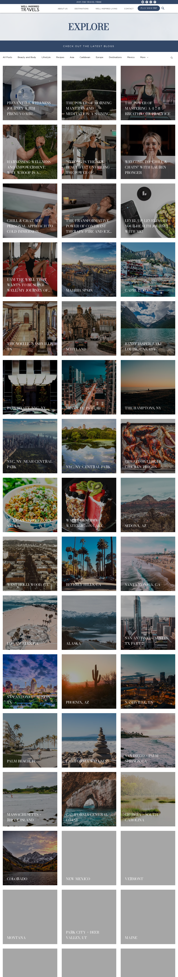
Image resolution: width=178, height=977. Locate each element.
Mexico (131, 57)
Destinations (115, 57)
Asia (72, 57)
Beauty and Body (27, 57)
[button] (171, 57)
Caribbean (85, 57)
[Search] (163, 8)
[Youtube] (142, 2)
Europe (99, 57)
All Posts (7, 57)
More (142, 57)
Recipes (60, 57)
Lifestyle (46, 57)
